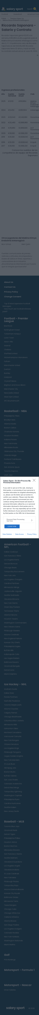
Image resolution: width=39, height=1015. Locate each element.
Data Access (19, 534)
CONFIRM (12, 526)
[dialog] (19, 507)
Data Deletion (7, 534)
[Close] (35, 481)
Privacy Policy (32, 534)
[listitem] (19, 520)
